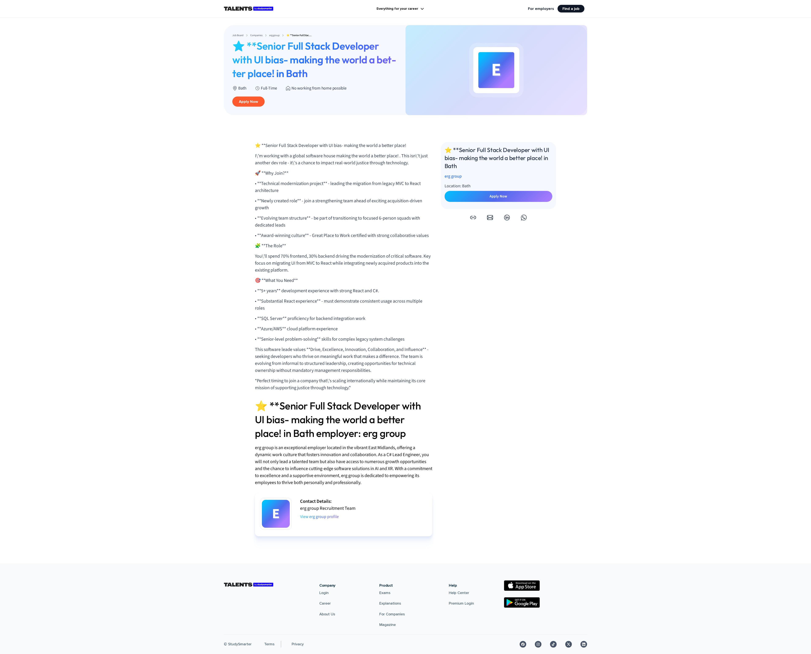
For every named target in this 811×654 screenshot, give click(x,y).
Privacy (298, 644)
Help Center (459, 592)
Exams (385, 592)
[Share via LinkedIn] (506, 217)
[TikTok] (553, 644)
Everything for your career (397, 9)
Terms (269, 644)
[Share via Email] (490, 217)
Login (324, 592)
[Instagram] (538, 644)
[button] (473, 217)
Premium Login (461, 603)
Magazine (387, 624)
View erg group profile (319, 517)
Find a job (571, 8)
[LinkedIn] (583, 644)
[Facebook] (523, 644)
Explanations (390, 603)
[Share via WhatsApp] (523, 217)
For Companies (392, 614)
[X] (568, 644)
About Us (327, 614)
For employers (541, 8)
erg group (453, 176)
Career (325, 603)
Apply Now (248, 101)
